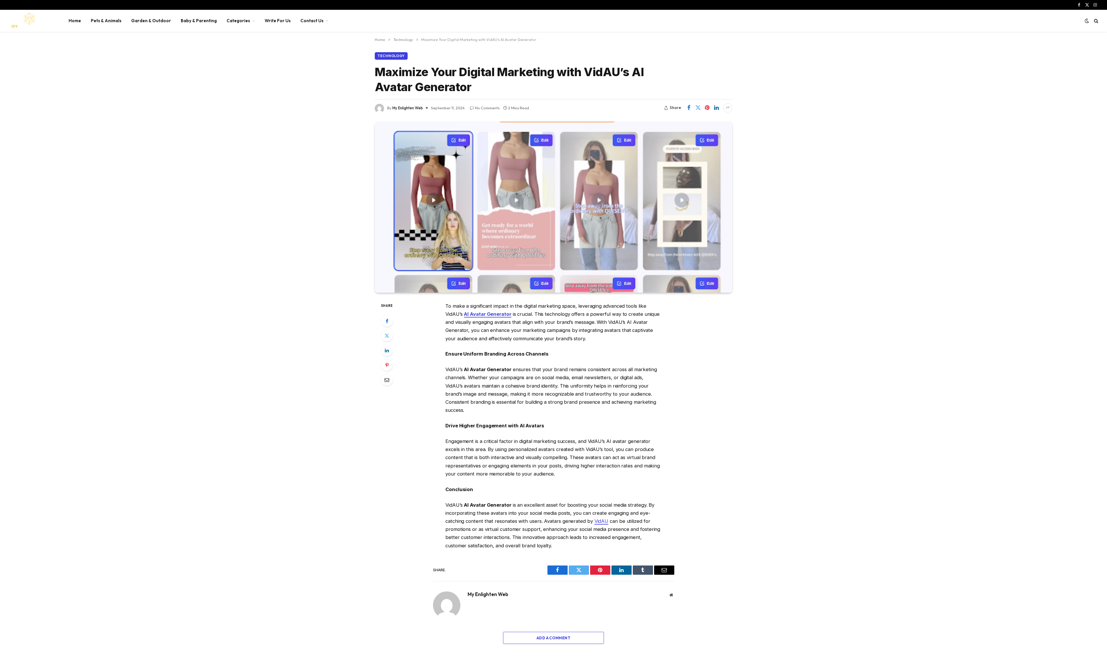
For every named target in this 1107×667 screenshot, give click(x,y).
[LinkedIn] (387, 350)
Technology (391, 56)
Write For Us (278, 20)
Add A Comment (553, 638)
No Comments (487, 108)
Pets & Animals (106, 20)
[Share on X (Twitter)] (698, 107)
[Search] (1095, 20)
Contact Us (311, 20)
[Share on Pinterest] (707, 107)
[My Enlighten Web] (31, 21)
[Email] (387, 380)
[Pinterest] (387, 365)
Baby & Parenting (199, 20)
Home (75, 20)
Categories (238, 20)
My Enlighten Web (407, 108)
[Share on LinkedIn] (716, 107)
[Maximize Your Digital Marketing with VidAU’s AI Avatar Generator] (553, 207)
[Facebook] (387, 321)
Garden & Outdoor (151, 20)
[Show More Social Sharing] (727, 107)
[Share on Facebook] (688, 107)
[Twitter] (387, 335)
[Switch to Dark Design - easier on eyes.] (1086, 20)
